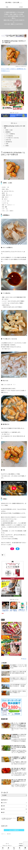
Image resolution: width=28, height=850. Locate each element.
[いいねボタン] (2, 555)
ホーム (7, 843)
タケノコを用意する (10, 133)
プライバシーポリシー (7, 845)
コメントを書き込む (14, 830)
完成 (7, 143)
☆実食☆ (7, 145)
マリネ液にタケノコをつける (12, 137)
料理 (3, 619)
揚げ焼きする (9, 141)
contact (20, 843)
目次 (12, 123)
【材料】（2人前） (9, 130)
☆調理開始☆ (8, 131)
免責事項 (21, 845)
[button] (25, 432)
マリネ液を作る (9, 135)
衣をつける (8, 139)
